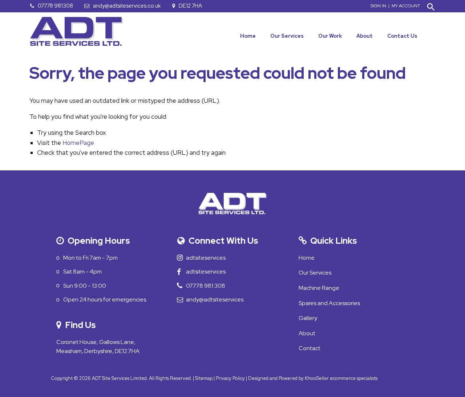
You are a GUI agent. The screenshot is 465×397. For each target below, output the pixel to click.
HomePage (78, 143)
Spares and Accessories (329, 303)
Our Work (330, 36)
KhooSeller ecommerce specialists (341, 378)
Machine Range (319, 288)
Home (248, 36)
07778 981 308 (209, 285)
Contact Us (402, 36)
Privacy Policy (230, 378)
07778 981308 (55, 5)
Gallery (308, 318)
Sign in (378, 6)
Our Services (287, 36)
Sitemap (204, 378)
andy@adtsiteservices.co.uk (127, 5)
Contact (309, 348)
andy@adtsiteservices (218, 299)
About (364, 36)
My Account (406, 6)
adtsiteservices (210, 258)
